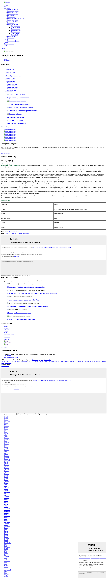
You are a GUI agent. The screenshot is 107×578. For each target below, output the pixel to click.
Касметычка (10, 23)
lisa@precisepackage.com (11, 357)
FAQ (5, 45)
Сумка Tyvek (14, 35)
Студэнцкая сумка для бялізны (18, 98)
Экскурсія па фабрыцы (13, 41)
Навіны (6, 42)
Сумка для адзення (12, 20)
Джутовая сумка (15, 27)
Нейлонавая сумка (16, 30)
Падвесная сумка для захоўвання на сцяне (22, 111)
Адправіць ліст (5, 366)
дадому (6, 5)
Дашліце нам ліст (6, 153)
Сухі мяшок (10, 15)
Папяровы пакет (15, 32)
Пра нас (6, 39)
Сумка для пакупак (12, 24)
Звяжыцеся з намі (9, 44)
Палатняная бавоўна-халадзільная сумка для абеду (26, 287)
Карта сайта (47, 360)
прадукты (7, 8)
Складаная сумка (15, 26)
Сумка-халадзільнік (12, 11)
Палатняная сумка (12, 9)
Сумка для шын (11, 36)
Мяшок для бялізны (12, 21)
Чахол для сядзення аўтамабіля (18, 104)
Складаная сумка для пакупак (29, 361)
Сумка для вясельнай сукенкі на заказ (21, 319)
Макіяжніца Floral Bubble (16, 123)
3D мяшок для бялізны (15, 117)
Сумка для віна (15, 33)
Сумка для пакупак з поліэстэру (48, 361)
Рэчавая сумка (11, 17)
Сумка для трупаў (12, 12)
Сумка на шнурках (12, 14)
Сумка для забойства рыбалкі (15, 18)
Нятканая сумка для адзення (66, 361)
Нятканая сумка (15, 29)
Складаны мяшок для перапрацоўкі (11, 361)
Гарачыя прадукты (37, 360)
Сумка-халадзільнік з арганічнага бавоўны (23, 300)
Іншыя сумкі (10, 38)
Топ (5, 6)
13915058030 (7, 355)
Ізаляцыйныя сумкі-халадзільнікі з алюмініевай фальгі (27, 306)
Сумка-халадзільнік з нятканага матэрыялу (17, 233)
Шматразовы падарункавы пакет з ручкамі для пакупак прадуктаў (32, 293)
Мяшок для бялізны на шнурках (19, 313)
